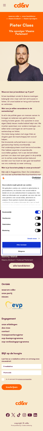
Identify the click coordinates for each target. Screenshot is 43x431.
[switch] (38, 218)
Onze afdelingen (9, 324)
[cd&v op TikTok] (19, 415)
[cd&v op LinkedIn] (35, 415)
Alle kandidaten (21, 265)
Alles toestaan (21, 245)
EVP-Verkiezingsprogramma (15, 341)
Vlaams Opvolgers (30, 19)
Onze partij (7, 293)
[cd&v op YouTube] (30, 415)
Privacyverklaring (16, 425)
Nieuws (5, 296)
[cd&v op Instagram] (24, 415)
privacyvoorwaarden (25, 379)
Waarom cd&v (8, 290)
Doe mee (6, 328)
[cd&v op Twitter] (13, 415)
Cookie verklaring (27, 425)
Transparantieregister (12, 335)
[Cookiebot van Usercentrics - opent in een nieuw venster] (32, 178)
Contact (6, 331)
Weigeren (21, 251)
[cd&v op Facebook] (8, 415)
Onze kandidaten (28, 16)
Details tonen (32, 238)
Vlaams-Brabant (14, 19)
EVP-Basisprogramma (12, 338)
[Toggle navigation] (4, 5)
